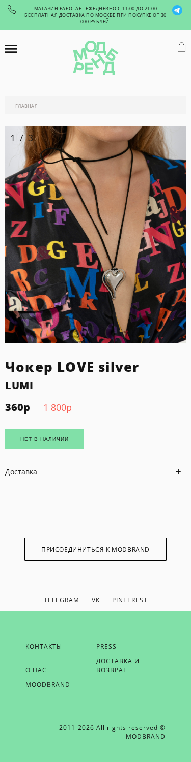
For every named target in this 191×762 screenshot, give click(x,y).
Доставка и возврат (118, 665)
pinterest (130, 600)
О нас (36, 669)
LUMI (19, 385)
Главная (26, 106)
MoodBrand (47, 684)
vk (96, 600)
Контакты (43, 646)
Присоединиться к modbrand (95, 549)
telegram (61, 600)
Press (106, 646)
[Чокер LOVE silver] (95, 340)
